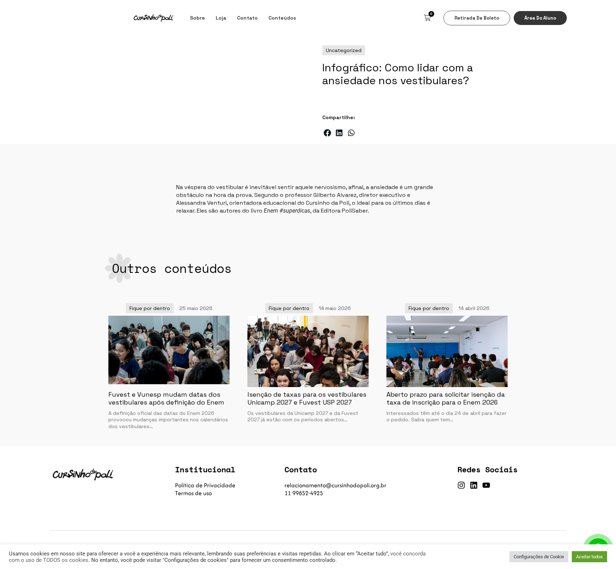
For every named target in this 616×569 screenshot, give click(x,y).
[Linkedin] (474, 485)
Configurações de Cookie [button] (539, 556)
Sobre (197, 18)
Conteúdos (282, 18)
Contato (247, 18)
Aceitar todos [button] (589, 556)
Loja (221, 18)
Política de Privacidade (205, 485)
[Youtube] (486, 485)
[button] (327, 133)
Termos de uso (193, 493)
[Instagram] (461, 485)
